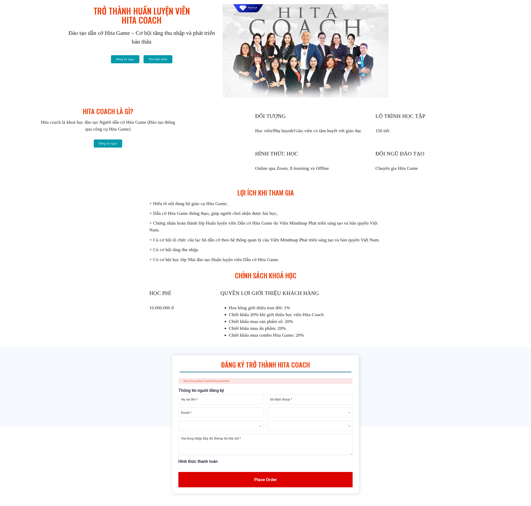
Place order (265, 479)
